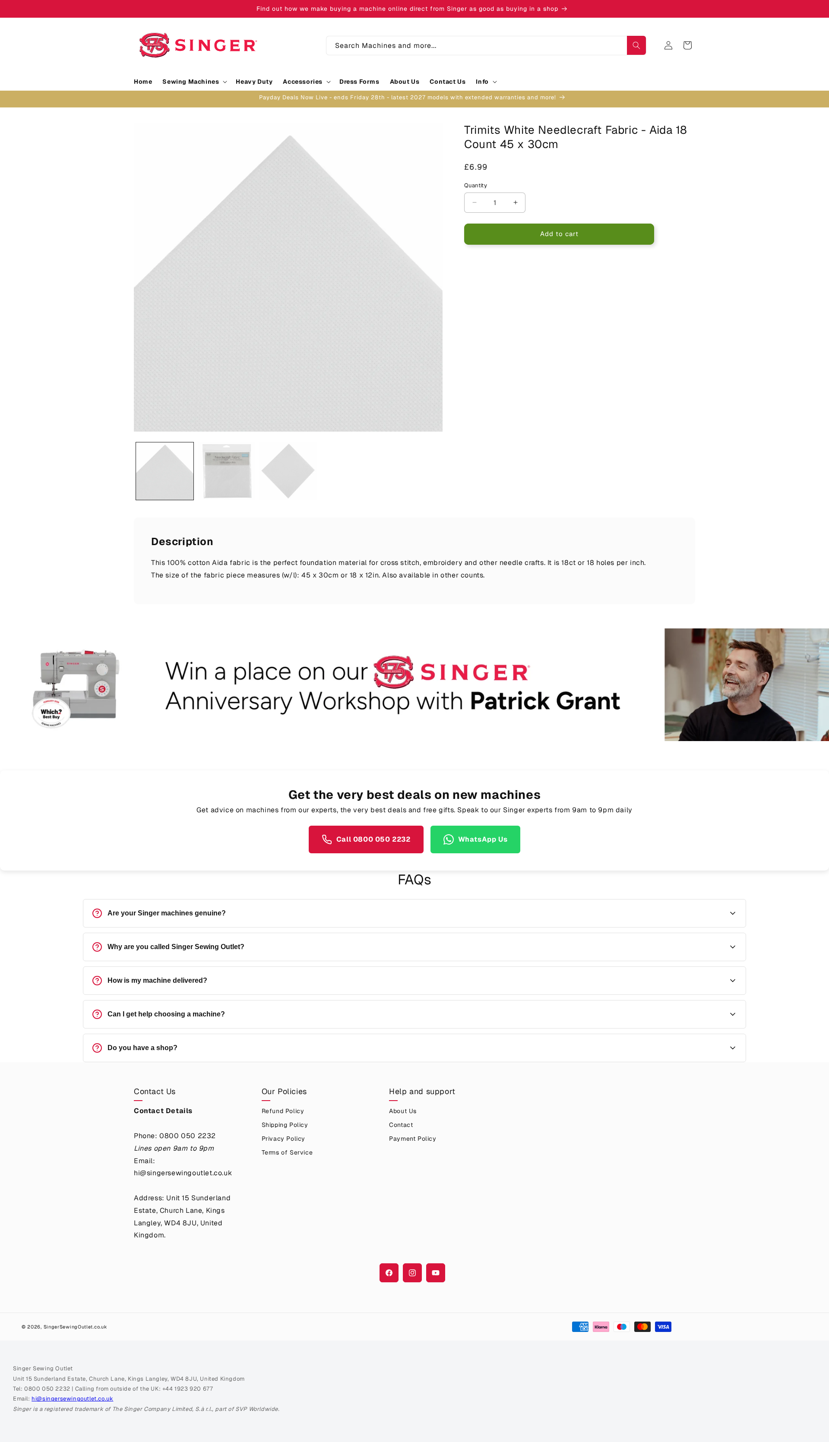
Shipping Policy (285, 1125)
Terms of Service (287, 1152)
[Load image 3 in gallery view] (288, 471)
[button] (194, 82)
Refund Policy (283, 1111)
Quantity (475, 185)
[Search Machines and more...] (636, 45)
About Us (403, 1111)
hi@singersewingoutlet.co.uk (72, 1398)
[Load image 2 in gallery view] (226, 471)
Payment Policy (412, 1138)
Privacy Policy (283, 1138)
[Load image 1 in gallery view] (164, 471)
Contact (401, 1125)
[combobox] (486, 45)
